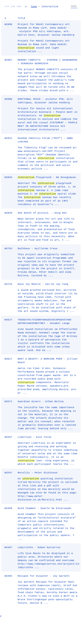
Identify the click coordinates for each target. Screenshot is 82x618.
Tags (34, 6)
